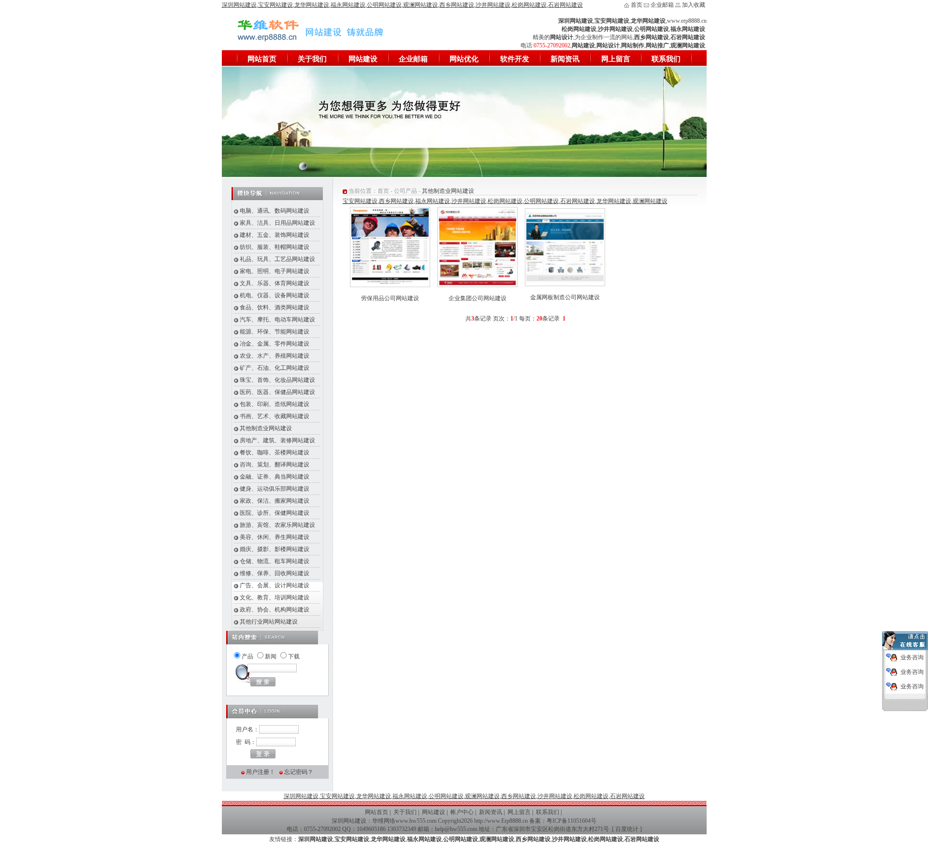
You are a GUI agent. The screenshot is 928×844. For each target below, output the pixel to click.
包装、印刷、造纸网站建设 (274, 404)
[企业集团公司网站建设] (477, 283)
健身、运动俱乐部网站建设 (274, 488)
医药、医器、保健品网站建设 (277, 392)
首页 (636, 4)
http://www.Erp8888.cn (501, 820)
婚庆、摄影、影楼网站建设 (274, 549)
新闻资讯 (565, 59)
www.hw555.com (415, 820)
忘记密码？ (298, 772)
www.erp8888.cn (687, 20)
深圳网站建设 (349, 820)
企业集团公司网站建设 (478, 298)
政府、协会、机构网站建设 (274, 609)
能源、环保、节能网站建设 (274, 331)
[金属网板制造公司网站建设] (565, 279)
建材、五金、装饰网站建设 (274, 235)
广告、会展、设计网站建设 (274, 585)
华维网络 (383, 820)
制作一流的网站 (612, 37)
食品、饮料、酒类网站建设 (274, 307)
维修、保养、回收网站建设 (274, 573)
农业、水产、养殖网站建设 (274, 355)
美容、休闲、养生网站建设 (274, 537)
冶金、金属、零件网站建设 (274, 343)
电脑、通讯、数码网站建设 (274, 210)
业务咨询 (912, 657)
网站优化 (464, 59)
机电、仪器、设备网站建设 (274, 295)
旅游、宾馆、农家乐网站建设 (277, 525)
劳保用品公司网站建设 (390, 298)
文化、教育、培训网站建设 (274, 597)
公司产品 (405, 191)
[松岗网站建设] (464, 175)
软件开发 (514, 59)
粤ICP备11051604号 (571, 820)
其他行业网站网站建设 (269, 621)
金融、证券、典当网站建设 (274, 476)
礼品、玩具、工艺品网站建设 (277, 259)
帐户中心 (462, 812)
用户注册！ (260, 772)
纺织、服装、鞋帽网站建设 (274, 247)
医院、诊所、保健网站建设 (274, 512)
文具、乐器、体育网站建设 (274, 283)
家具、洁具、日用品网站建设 (277, 222)
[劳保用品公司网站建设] (390, 283)
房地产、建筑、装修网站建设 (277, 440)
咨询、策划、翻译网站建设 (274, 464)
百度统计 (626, 829)
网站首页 (261, 59)
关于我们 (312, 59)
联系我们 (666, 59)
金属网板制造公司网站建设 (565, 297)
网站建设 (362, 59)
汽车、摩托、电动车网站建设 (277, 319)
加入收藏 (693, 4)
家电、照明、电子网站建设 (274, 271)
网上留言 (615, 59)
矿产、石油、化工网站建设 (274, 367)
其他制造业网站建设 (266, 428)
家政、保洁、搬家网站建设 (274, 500)
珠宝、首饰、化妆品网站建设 (277, 380)
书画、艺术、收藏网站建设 (274, 416)
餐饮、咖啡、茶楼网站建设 (274, 452)
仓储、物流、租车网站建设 (274, 561)
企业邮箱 (662, 4)
